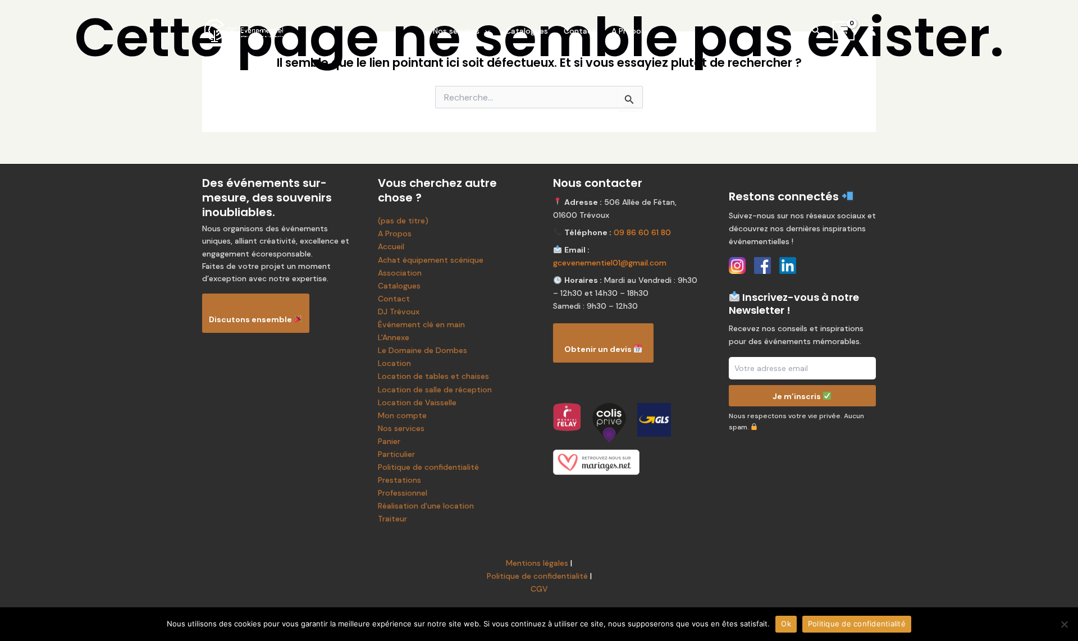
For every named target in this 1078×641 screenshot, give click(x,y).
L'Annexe (393, 337)
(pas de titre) (403, 221)
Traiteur (392, 519)
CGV (539, 589)
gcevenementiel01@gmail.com (609, 263)
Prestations (399, 480)
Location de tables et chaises (433, 376)
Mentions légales (537, 563)
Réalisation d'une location (426, 506)
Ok (786, 623)
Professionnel (402, 493)
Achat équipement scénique (430, 260)
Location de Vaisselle (417, 402)
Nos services (456, 31)
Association (400, 273)
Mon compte (402, 415)
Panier (389, 441)
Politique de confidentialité (428, 467)
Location (394, 363)
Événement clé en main (421, 324)
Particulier (396, 454)
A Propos (628, 31)
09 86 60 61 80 (642, 232)
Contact (580, 31)
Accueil (391, 246)
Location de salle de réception (435, 389)
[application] (484, 30)
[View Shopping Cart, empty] (844, 30)
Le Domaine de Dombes (422, 350)
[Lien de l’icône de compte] (871, 31)
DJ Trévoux (398, 311)
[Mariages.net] (627, 462)
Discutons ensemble (251, 319)
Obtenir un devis (598, 349)
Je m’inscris (798, 396)
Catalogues (526, 31)
